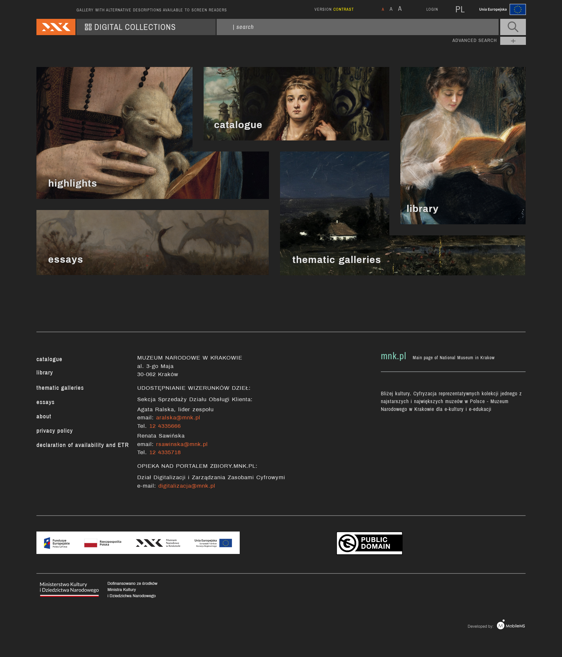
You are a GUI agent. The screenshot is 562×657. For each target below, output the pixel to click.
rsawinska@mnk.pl (182, 444)
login (432, 9)
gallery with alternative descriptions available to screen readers (151, 10)
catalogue (238, 125)
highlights (72, 183)
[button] (513, 27)
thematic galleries (336, 260)
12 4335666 (165, 426)
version (334, 9)
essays (65, 259)
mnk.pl (393, 356)
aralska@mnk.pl (178, 417)
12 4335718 (165, 452)
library (423, 209)
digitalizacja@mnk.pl (186, 486)
